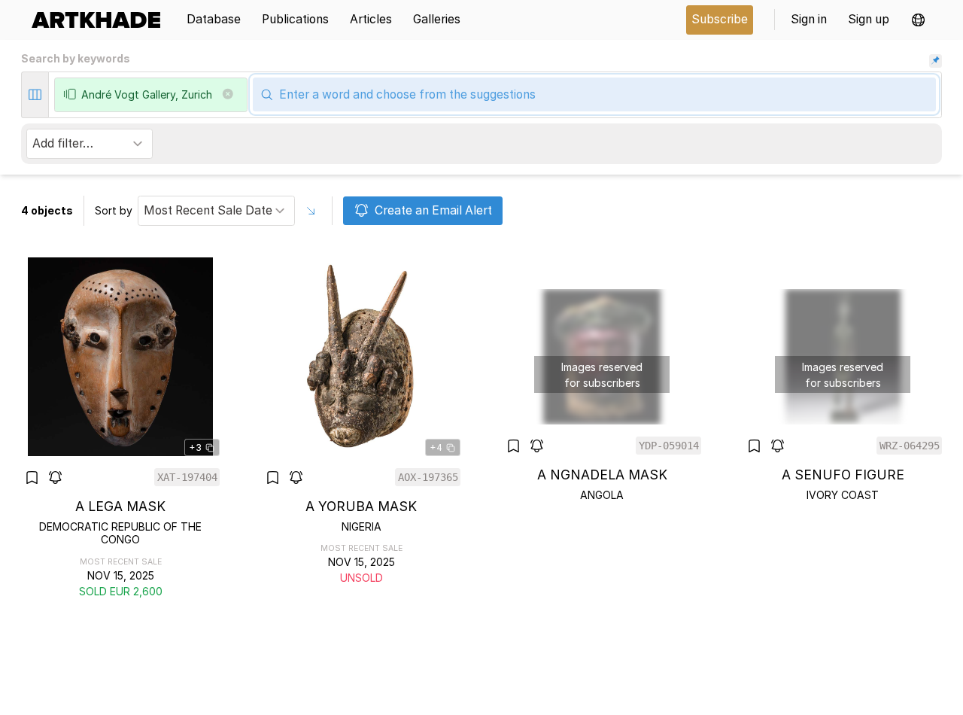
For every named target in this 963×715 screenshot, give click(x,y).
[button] (918, 20)
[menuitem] (101, 20)
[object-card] (120, 428)
